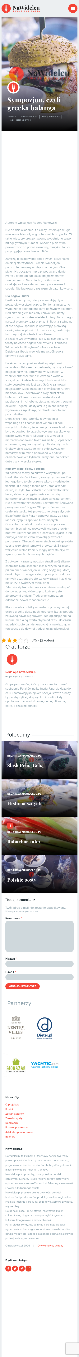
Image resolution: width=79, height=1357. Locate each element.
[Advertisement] (39, 172)
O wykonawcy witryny (50, 1245)
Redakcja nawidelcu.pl (20, 672)
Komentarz (13, 918)
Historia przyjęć (23, 120)
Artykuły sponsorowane (19, 1132)
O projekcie (12, 1104)
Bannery (10, 1136)
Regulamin (11, 1123)
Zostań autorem (14, 1113)
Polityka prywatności (17, 1127)
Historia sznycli (24, 803)
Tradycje (11, 116)
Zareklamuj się (13, 1118)
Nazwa (11, 959)
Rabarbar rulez (23, 841)
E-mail (10, 972)
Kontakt (9, 1109)
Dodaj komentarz (51, 116)
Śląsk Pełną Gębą (25, 765)
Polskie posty (21, 880)
